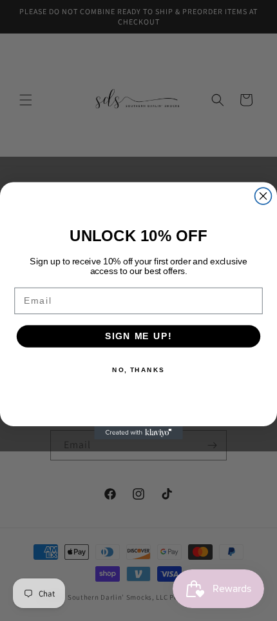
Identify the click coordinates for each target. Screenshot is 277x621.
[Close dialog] (263, 196)
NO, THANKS (138, 369)
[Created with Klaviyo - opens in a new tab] (138, 432)
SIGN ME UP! (138, 335)
